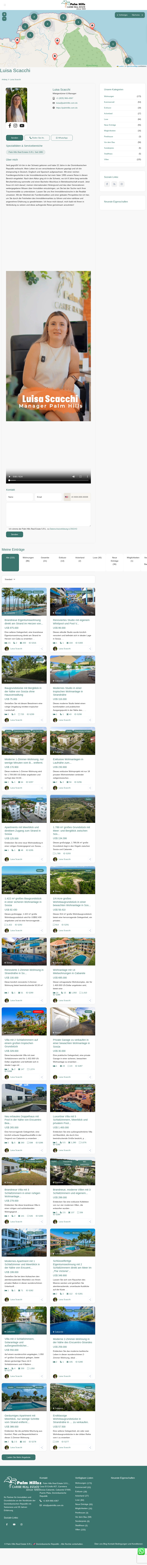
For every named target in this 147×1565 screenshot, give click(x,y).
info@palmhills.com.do (53, 1505)
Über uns (98, 1544)
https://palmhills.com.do (67, 108)
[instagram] (122, 184)
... (34, 639)
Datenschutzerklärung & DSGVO (63, 529)
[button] (58, 41)
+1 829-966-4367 (51, 1501)
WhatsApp (63, 138)
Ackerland (108, 113)
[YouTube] (14, 1524)
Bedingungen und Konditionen (129, 1544)
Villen (106, 159)
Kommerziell (109, 102)
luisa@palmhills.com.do (67, 103)
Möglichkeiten (110, 131)
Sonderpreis (109, 148)
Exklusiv (107, 108)
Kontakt (111, 1544)
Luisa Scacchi (61, 89)
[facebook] (107, 184)
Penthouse (108, 136)
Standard (8, 579)
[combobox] (67, 497)
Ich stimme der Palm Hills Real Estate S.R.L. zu (43, 529)
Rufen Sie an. (38, 138)
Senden (14, 138)
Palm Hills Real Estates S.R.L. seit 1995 (26, 152)
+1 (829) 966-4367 (64, 98)
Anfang (4, 80)
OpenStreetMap (132, 66)
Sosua (58, 613)
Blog (105, 1544)
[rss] (114, 184)
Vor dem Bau (109, 142)
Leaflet (121, 66)
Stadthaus (108, 154)
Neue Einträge (110, 125)
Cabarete (10, 613)
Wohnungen (109, 96)
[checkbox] (7, 529)
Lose (106, 119)
